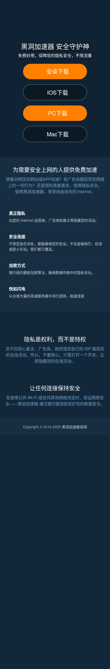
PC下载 (57, 113)
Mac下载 (58, 134)
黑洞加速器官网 (74, 426)
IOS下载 (57, 92)
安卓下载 (57, 71)
